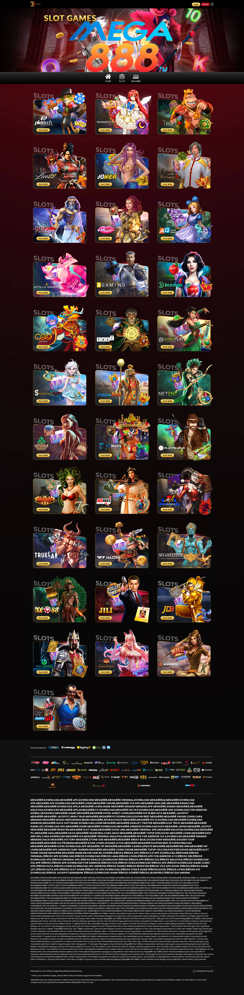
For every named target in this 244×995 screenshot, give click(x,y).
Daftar (205, 4)
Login (196, 4)
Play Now (43, 130)
